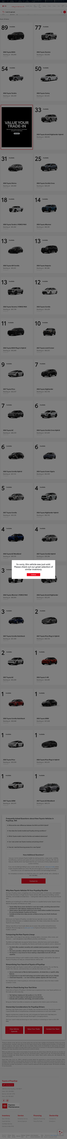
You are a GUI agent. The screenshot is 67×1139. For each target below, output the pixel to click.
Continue (33, 574)
